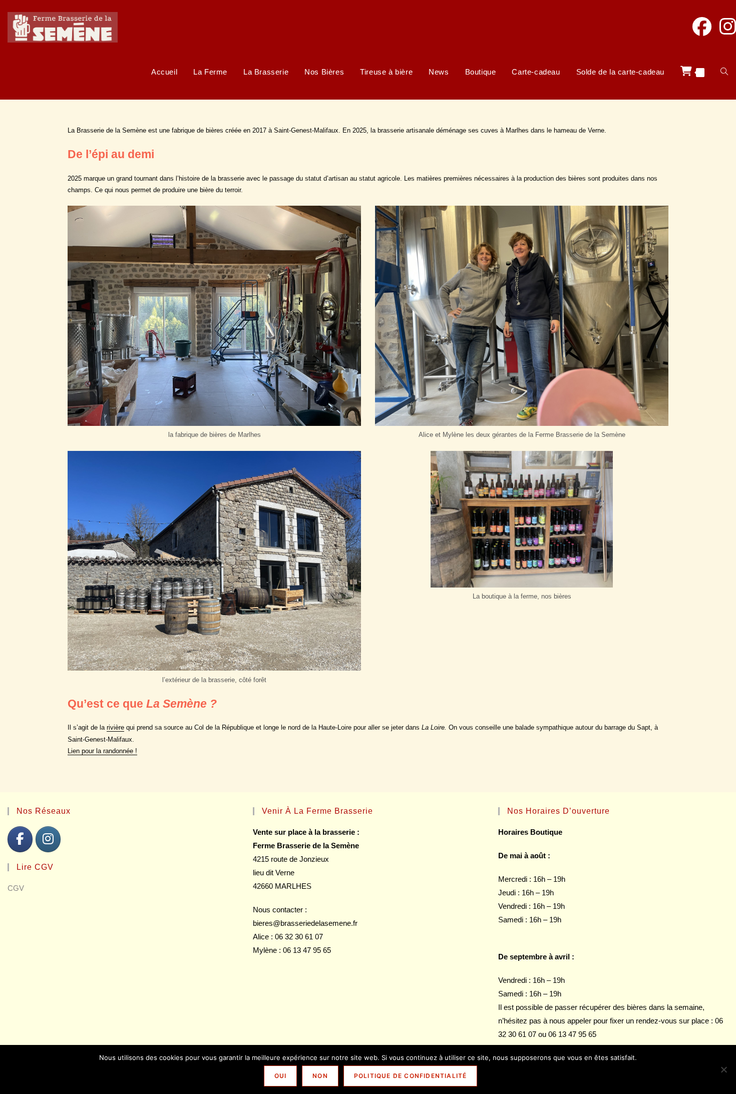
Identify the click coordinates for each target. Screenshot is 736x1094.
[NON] (723, 1069)
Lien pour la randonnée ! (102, 751)
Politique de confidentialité (410, 1075)
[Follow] (48, 839)
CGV (16, 888)
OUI (280, 1075)
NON (320, 1075)
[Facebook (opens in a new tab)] (701, 27)
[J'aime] (20, 839)
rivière (115, 727)
